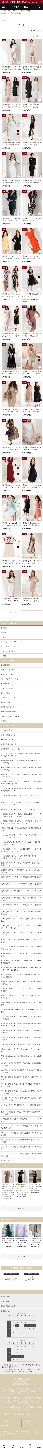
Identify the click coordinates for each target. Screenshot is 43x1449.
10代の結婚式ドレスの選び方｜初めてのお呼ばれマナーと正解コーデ (21, 1078)
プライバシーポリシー (23, 1433)
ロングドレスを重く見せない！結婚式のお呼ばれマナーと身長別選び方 (21, 962)
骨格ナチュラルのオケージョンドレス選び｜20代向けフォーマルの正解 (21, 776)
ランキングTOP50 (7, 1161)
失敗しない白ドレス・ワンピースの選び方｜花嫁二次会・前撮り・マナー (21, 864)
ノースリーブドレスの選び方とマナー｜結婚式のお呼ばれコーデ (21, 1106)
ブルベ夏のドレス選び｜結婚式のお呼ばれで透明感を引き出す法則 (21, 1031)
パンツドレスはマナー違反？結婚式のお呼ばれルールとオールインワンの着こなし (21, 969)
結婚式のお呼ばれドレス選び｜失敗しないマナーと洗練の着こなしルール (21, 983)
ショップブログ (35, 1433)
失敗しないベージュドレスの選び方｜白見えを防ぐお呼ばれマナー (21, 920)
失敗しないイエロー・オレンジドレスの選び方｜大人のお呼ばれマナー (21, 913)
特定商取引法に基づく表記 (10, 1433)
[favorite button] (18, 62)
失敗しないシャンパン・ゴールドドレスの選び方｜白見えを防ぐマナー (21, 934)
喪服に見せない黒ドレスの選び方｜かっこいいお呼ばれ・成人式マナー (21, 871)
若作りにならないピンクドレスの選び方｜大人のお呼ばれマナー (21, 906)
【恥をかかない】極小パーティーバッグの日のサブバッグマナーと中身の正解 (21, 836)
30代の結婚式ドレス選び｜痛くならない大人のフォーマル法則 (21, 796)
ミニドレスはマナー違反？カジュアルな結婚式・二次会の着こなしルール (21, 948)
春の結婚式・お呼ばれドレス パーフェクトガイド (18, 809)
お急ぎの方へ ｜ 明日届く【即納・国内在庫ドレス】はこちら (20, 2)
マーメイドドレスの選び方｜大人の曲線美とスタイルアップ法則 (21, 1141)
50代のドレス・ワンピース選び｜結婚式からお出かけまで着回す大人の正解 (21, 1099)
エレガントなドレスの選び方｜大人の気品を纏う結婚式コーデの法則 (21, 1064)
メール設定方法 (6, 730)
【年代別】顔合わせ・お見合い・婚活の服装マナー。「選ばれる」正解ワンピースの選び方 (21, 815)
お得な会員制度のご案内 (9, 744)
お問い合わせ (4, 1425)
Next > (32, 613)
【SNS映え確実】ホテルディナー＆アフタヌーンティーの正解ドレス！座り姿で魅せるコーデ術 (21, 822)
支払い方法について (14, 1431)
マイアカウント (5, 1421)
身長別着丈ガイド (7, 739)
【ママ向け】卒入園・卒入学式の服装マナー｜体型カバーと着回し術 (21, 1018)
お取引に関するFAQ (8, 735)
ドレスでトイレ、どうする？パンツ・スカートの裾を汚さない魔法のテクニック (21, 755)
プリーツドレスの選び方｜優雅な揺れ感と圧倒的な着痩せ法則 (21, 1148)
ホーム (5, 1431)
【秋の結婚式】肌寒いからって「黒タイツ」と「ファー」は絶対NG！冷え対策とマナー (21, 857)
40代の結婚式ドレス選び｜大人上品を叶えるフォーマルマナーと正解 (21, 1092)
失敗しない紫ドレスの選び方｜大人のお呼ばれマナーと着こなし (21, 899)
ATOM (23, 1436)
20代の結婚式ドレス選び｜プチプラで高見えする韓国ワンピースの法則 (21, 1085)
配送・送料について (26, 1431)
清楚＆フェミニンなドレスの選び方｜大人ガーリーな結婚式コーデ (21, 1057)
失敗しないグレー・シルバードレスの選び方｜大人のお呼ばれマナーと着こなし (21, 927)
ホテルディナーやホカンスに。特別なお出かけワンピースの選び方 (21, 990)
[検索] (38, 6)
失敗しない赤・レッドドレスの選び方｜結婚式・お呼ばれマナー (21, 885)
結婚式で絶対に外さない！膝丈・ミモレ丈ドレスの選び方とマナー (21, 955)
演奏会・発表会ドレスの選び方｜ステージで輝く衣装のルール (21, 829)
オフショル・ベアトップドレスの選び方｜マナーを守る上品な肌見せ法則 (21, 1127)
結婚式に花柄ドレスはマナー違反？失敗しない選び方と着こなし (21, 941)
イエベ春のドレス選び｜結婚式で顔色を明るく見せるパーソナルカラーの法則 (21, 1025)
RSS (19, 1436)
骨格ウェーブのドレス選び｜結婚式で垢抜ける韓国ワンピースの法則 (21, 762)
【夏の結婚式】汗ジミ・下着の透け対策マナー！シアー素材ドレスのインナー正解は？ (21, 850)
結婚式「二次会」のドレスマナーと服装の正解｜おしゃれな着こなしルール (21, 997)
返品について (35, 1431)
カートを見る (26, 1421)
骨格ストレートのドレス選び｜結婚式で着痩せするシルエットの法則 (21, 769)
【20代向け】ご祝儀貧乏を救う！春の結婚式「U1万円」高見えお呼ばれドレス (21, 789)
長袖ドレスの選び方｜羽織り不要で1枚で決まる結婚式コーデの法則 (21, 1113)
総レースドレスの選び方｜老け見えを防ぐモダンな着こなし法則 (21, 1134)
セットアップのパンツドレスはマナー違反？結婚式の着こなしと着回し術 (21, 976)
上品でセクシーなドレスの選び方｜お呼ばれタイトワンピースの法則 (21, 1071)
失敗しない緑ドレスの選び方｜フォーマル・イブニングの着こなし (21, 892)
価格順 (40, 31)
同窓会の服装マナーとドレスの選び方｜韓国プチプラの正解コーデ (21, 1004)
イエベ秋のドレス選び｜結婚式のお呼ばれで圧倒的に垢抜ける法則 (21, 1038)
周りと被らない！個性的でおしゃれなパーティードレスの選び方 (21, 1050)
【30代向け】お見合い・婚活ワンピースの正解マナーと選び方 (21, 1011)
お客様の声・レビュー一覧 (10, 749)
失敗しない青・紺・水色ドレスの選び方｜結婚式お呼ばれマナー (21, 878)
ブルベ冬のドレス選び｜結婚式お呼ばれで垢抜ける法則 (20, 1044)
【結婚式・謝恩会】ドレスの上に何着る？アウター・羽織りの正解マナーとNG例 (21, 783)
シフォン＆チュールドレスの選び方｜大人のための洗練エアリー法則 (21, 1155)
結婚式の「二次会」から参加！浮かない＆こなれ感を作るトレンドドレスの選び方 (21, 803)
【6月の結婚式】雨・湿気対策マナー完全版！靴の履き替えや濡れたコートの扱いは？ (21, 843)
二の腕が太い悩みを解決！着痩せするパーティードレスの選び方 (21, 1120)
